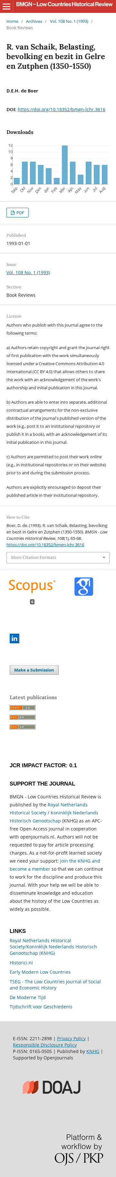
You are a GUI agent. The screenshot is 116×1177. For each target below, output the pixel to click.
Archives (34, 21)
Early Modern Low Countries (40, 972)
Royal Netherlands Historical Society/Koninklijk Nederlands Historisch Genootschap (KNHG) (53, 946)
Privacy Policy (71, 1038)
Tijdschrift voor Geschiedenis (41, 1007)
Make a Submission (34, 670)
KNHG (92, 1051)
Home (12, 21)
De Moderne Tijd (28, 997)
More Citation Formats (33, 557)
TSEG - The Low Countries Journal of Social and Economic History (55, 985)
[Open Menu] (6, 6)
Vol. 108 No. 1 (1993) (69, 21)
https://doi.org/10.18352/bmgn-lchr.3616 (61, 109)
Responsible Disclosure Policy (45, 1045)
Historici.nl (21, 963)
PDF (19, 212)
